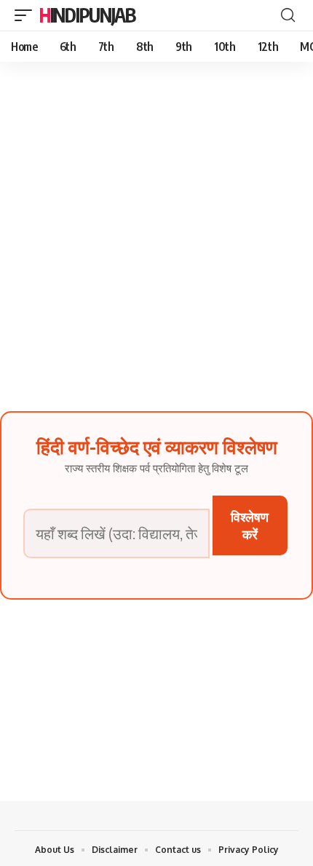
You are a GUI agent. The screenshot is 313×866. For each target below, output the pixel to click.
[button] (27, 15)
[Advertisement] (156, 225)
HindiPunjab (87, 15)
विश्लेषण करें (250, 525)
